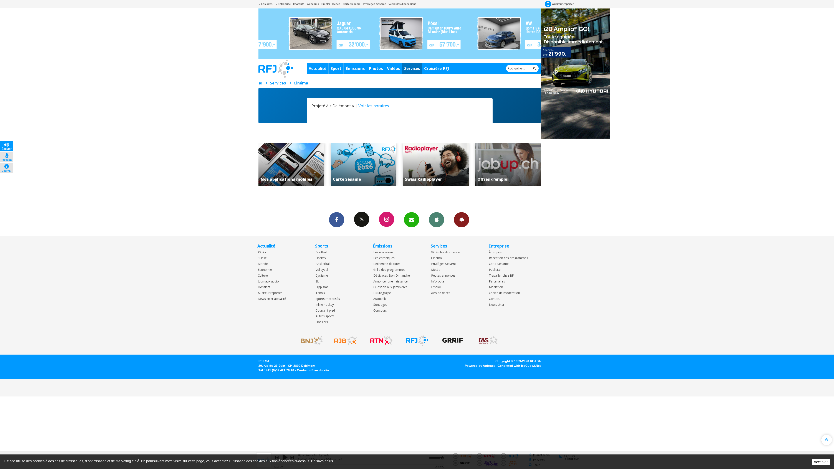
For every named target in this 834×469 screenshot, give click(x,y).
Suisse (262, 258)
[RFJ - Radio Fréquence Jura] (417, 340)
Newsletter (496, 305)
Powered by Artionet (480, 365)
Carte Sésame (352, 4)
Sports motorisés (328, 299)
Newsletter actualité (272, 299)
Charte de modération (504, 293)
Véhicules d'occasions (402, 4)
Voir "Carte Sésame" (291, 164)
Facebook (336, 219)
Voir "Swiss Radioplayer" (364, 164)
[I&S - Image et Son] (488, 340)
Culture (263, 275)
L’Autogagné (382, 293)
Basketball (323, 264)
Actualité (317, 68)
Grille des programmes (389, 270)
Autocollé (380, 299)
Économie (265, 270)
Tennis (320, 293)
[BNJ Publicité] (310, 340)
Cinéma (301, 83)
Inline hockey (325, 305)
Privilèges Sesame (444, 264)
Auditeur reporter (270, 293)
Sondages (380, 305)
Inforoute (298, 4)
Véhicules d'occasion (445, 252)
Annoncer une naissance (390, 281)
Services (412, 68)
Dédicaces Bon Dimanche (391, 275)
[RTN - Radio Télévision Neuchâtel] (381, 340)
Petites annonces (443, 275)
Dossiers (264, 287)
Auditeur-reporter (563, 4)
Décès (336, 4)
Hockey (321, 258)
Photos (376, 68)
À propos (495, 252)
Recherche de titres (386, 264)
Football (321, 252)
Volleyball (322, 270)
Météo (435, 270)
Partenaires (497, 281)
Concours (380, 310)
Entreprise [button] (284, 4)
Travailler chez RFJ (502, 275)
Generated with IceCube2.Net (519, 365)
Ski (317, 281)
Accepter (820, 462)
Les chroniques (384, 258)
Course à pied (325, 310)
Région (263, 252)
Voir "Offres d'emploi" (436, 164)
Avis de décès (440, 293)
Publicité (495, 270)
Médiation (496, 287)
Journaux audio (268, 281)
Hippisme (322, 287)
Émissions (355, 68)
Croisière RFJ (436, 68)
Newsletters (411, 219)
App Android (461, 219)
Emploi (325, 4)
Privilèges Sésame (374, 4)
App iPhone (436, 219)
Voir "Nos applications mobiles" (508, 164)
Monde (263, 264)
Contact (494, 299)
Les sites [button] (267, 4)
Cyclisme (322, 275)
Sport (336, 68)
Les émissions (383, 252)
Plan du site (320, 370)
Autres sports (325, 316)
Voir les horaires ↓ (375, 105)
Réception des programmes (508, 258)
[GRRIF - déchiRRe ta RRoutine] (452, 340)
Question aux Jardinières (390, 287)
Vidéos (393, 68)
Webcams (313, 4)
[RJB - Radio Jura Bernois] (345, 340)
